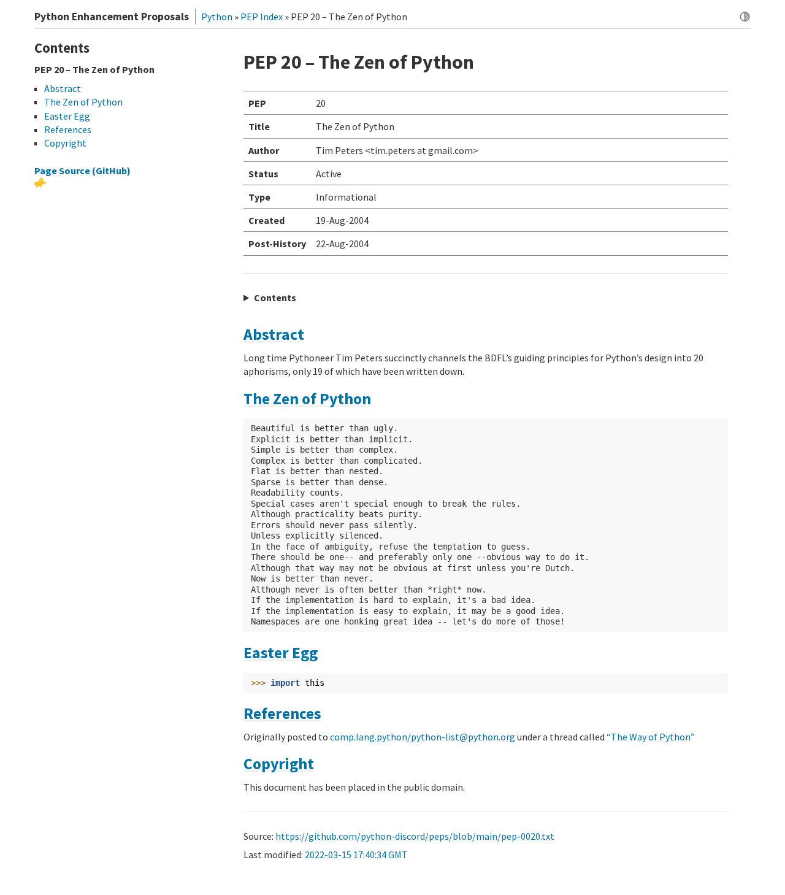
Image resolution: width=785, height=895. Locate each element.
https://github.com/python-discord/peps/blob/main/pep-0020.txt (414, 836)
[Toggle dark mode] (745, 17)
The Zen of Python (307, 399)
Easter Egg (280, 653)
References (282, 713)
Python (216, 16)
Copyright (278, 764)
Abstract (273, 334)
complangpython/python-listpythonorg (422, 737)
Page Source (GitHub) (82, 170)
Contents (275, 297)
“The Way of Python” (651, 737)
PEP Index (261, 16)
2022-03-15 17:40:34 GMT (356, 854)
